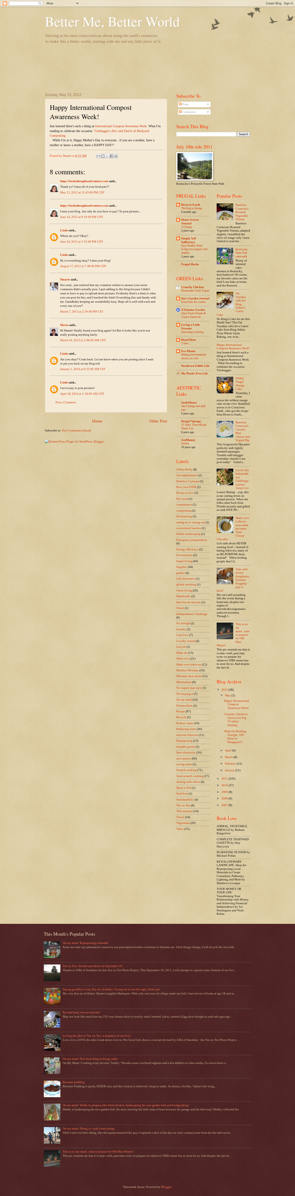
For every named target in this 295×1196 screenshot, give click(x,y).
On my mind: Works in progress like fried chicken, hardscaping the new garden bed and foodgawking (126, 1105)
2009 (225, 792)
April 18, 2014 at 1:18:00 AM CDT (82, 393)
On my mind (184, 699)
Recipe (180, 711)
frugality (181, 567)
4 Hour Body (184, 469)
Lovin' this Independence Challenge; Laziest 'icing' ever (242, 479)
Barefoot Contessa (187, 481)
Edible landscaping (188, 534)
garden (180, 573)
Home (97, 421)
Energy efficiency (187, 549)
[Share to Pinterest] (116, 156)
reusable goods (185, 746)
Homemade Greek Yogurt (195, 290)
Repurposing (184, 740)
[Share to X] (107, 156)
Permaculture (184, 705)
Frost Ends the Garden (193, 302)
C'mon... (185, 343)
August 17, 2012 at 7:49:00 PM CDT (83, 266)
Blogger (166, 1187)
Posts (185, 104)
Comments (189, 112)
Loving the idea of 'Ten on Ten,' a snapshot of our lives (96, 1035)
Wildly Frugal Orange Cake (240, 384)
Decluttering (184, 516)
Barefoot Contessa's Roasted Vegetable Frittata (242, 212)
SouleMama (189, 402)
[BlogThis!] (102, 156)
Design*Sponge (191, 421)
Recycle (181, 717)
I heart (180, 608)
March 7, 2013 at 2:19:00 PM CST (81, 311)
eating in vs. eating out (190, 522)
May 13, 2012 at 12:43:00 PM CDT (82, 192)
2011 (225, 778)
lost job (181, 646)
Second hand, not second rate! (81, 1012)
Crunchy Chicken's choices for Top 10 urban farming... (236, 719)
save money (183, 758)
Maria (64, 325)
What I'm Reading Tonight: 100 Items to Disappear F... (235, 737)
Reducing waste (186, 729)
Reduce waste (184, 723)
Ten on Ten (183, 805)
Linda (64, 230)
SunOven (182, 793)
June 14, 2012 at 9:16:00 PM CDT (81, 217)
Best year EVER (186, 487)
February (231, 763)
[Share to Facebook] (111, 156)
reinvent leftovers (187, 735)
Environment (184, 555)
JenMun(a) (188, 440)
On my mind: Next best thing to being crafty (90, 1058)
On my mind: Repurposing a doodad (85, 943)
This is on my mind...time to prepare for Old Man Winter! (98, 1151)
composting (183, 510)
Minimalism (184, 682)
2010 (225, 785)
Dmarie (65, 279)
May (228, 695)
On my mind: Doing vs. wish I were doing (88, 1128)
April (228, 750)
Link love (182, 635)
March (229, 757)
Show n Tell (183, 787)
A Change (186, 227)
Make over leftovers (188, 664)
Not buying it (184, 694)
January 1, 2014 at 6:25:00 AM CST (82, 369)
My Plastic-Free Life (194, 373)
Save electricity (186, 752)
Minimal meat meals (189, 676)
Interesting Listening (192, 332)
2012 (225, 689)
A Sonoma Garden (193, 309)
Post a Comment (66, 402)
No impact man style (189, 688)
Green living (184, 590)
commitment (184, 504)
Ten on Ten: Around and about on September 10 (92, 966)
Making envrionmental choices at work (193, 356)
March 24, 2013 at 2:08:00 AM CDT (83, 340)
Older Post (158, 421)
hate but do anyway (188, 602)
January (230, 770)
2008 (225, 798)
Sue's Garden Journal (195, 298)
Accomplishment (187, 475)
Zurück (185, 443)
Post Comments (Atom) (76, 430)
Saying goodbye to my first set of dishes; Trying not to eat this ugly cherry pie (111, 989)
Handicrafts (183, 596)
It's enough (183, 623)
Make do (181, 652)
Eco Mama (188, 351)
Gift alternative (185, 578)
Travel (180, 817)
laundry (181, 629)
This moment (184, 811)
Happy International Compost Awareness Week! (233, 346)
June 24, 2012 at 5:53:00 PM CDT (81, 241)
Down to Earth (190, 204)
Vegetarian (183, 823)
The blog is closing (191, 208)
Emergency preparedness (191, 540)
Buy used (182, 498)
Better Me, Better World (112, 21)
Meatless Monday (187, 670)
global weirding (186, 584)
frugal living (184, 561)
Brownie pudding (74, 1082)
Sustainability (185, 799)
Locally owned (185, 641)
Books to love (185, 492)
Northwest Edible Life (195, 366)
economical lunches (188, 528)
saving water (184, 764)
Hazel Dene (188, 339)
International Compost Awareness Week (121, 126)
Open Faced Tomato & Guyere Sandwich (193, 315)
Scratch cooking (186, 770)
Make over (183, 658)
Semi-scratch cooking (189, 776)
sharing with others (188, 781)
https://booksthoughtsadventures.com (84, 181)
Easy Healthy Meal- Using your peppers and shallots (194, 249)
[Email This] (98, 156)
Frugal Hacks (190, 264)
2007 (225, 805)
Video (180, 829)
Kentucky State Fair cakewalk (242, 253)
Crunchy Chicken (192, 287)
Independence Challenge (191, 614)
